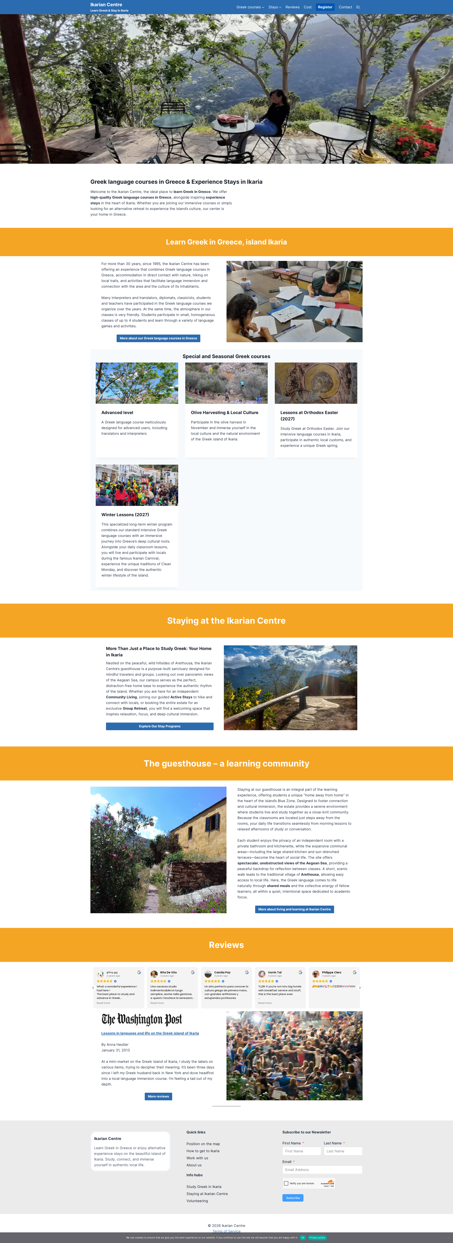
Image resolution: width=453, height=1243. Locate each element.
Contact (345, 7)
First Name (291, 1143)
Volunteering (197, 1201)
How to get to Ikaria (203, 1151)
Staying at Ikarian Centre (207, 1194)
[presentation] (137, 383)
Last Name (333, 1143)
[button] (359, 987)
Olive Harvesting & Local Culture (224, 412)
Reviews (293, 7)
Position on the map (203, 1144)
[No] (448, 1237)
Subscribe (293, 1198)
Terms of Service (227, 1231)
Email (286, 1162)
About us (194, 1165)
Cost (308, 7)
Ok (303, 1237)
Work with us (197, 1158)
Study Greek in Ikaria (204, 1187)
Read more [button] (103, 1003)
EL (358, 7)
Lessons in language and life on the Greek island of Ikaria (150, 1033)
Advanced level (117, 412)
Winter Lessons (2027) (125, 514)
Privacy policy (317, 1237)
